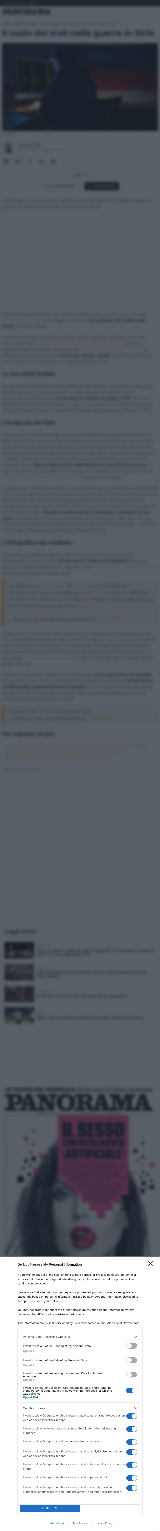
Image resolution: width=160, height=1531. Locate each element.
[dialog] (80, 1394)
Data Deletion (56, 1523)
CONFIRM (50, 1508)
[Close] (152, 1265)
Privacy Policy (104, 1523)
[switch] (131, 1346)
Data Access (80, 1523)
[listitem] (80, 1336)
